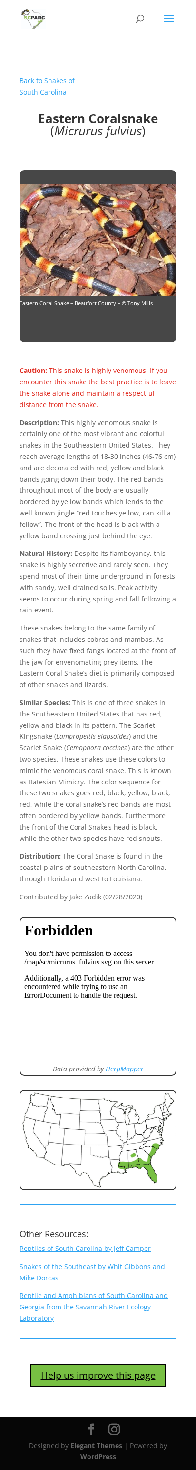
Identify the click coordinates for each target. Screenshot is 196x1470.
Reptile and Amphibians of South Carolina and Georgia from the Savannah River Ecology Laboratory (94, 1307)
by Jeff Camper (85, 1248)
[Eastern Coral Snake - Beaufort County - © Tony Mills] (98, 292)
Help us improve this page (98, 1375)
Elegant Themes (96, 1445)
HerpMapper (125, 1068)
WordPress (98, 1456)
